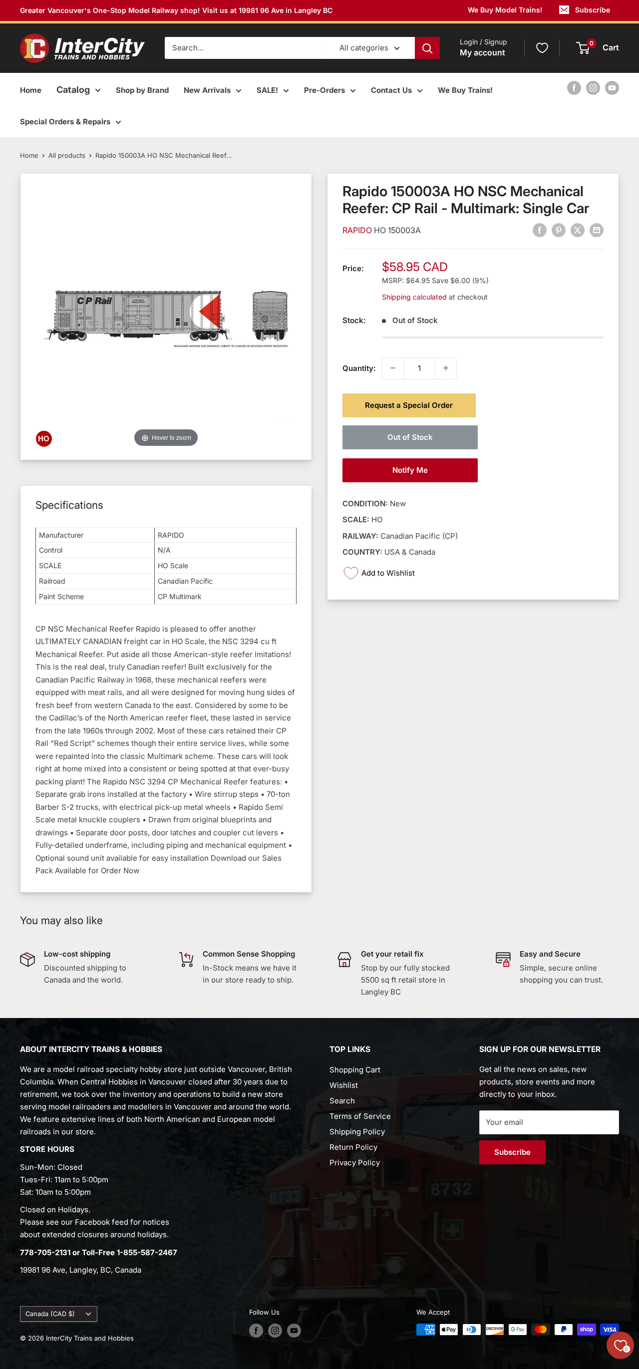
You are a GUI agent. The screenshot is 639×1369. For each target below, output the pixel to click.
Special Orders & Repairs (65, 121)
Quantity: (359, 367)
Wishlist (343, 1085)
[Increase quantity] (445, 367)
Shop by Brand (142, 90)
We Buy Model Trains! (505, 9)
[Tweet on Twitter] (578, 230)
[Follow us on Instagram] (593, 87)
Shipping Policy (357, 1131)
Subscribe (592, 9)
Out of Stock (410, 436)
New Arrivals (207, 90)
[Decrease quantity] (392, 367)
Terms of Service (360, 1116)
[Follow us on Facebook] (574, 87)
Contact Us (391, 90)
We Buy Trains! (465, 90)
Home (30, 90)
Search (342, 1100)
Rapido (358, 230)
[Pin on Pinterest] (559, 230)
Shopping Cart (354, 1069)
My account (482, 53)
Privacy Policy (354, 1162)
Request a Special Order (409, 404)
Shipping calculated (414, 296)
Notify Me (410, 469)
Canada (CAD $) (50, 1314)
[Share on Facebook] (540, 230)
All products (66, 155)
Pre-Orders (324, 90)
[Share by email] (597, 230)
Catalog (73, 89)
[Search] (427, 48)
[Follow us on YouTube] (612, 87)
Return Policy (353, 1147)
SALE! (267, 90)
